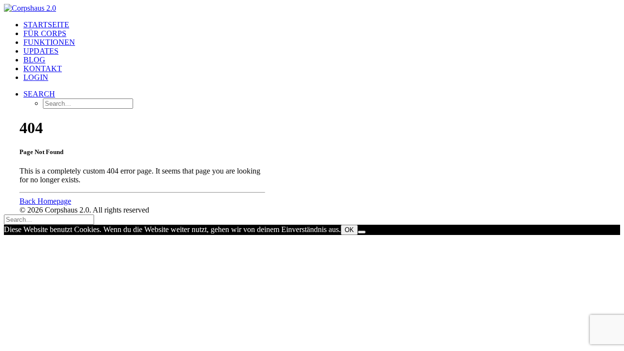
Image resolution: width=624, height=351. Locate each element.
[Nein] (362, 232)
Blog (34, 60)
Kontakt (42, 68)
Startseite (46, 24)
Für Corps (44, 33)
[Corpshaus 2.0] (312, 8)
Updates (40, 51)
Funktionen (49, 42)
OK (349, 230)
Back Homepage (45, 201)
